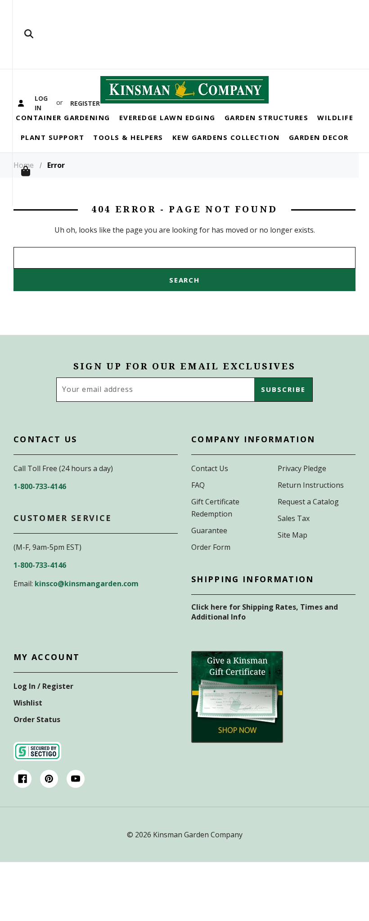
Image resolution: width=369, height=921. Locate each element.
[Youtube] (76, 779)
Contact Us (209, 468)
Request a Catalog (308, 502)
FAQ (198, 485)
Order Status (37, 719)
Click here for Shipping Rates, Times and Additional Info (264, 612)
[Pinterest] (49, 779)
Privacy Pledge (302, 468)
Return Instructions (311, 485)
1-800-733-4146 (40, 486)
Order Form (210, 547)
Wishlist (28, 703)
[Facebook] (23, 779)
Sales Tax (294, 518)
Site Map (292, 535)
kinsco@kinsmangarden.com (87, 584)
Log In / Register (43, 686)
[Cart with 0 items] (29, 171)
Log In (41, 103)
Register (84, 103)
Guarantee (209, 530)
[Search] (29, 34)
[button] (237, 697)
